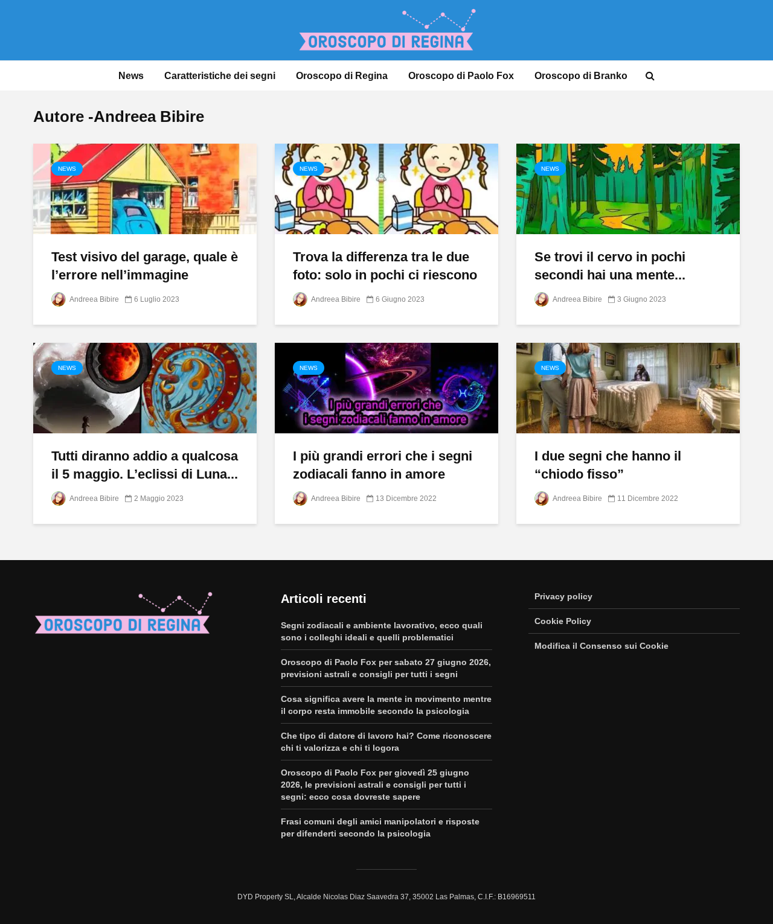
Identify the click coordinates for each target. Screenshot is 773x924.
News (131, 76)
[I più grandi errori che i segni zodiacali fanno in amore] (386, 387)
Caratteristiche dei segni (219, 76)
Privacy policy (563, 596)
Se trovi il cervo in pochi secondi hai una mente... (609, 265)
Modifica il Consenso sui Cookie (601, 646)
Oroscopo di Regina (342, 76)
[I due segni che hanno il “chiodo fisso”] (628, 387)
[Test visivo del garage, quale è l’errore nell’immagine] (145, 188)
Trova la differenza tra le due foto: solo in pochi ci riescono (385, 265)
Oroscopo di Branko (580, 76)
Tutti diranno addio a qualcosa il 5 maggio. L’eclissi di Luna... (144, 465)
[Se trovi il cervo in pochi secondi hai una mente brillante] (628, 188)
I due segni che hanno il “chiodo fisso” (607, 465)
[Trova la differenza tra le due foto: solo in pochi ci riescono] (386, 188)
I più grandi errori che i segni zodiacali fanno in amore (382, 465)
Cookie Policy (562, 621)
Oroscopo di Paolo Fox (461, 76)
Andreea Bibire (93, 299)
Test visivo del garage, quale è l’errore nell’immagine (144, 265)
